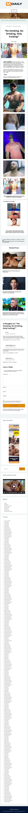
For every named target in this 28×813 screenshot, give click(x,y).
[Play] (4, 492)
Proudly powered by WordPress (8, 811)
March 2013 (6, 725)
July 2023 (6, 571)
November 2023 (8, 566)
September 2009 (8, 783)
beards (10, 230)
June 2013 (6, 721)
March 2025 (7, 544)
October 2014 (7, 699)
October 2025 (7, 534)
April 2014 (6, 708)
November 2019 (8, 632)
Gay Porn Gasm (7, 505)
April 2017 (6, 658)
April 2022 (6, 592)
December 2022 (8, 581)
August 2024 (7, 553)
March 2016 (6, 676)
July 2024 (6, 555)
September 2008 (8, 800)
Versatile (22, 232)
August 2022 (7, 586)
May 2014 (6, 706)
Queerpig (6, 508)
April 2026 (6, 526)
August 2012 (7, 735)
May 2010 (6, 772)
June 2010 (6, 771)
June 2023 (6, 573)
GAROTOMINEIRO (7, 61)
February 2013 (7, 727)
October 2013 (7, 716)
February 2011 (7, 760)
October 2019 (7, 633)
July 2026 (6, 522)
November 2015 (7, 681)
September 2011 (8, 750)
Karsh (22, 230)
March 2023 (7, 577)
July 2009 (6, 786)
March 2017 (7, 659)
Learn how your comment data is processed (13, 410)
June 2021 (6, 606)
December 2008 (8, 796)
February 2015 (7, 694)
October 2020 (7, 617)
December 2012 (8, 730)
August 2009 (7, 785)
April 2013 (6, 724)
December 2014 (8, 697)
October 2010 (7, 765)
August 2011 (7, 752)
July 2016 (6, 670)
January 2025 (7, 547)
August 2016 (7, 669)
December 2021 (8, 597)
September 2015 (8, 684)
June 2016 (6, 672)
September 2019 (8, 635)
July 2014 (6, 703)
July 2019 (6, 637)
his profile (9, 66)
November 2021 (8, 599)
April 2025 (6, 542)
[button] (14, 486)
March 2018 (7, 644)
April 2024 (6, 559)
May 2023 (6, 574)
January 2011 (7, 761)
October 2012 (7, 732)
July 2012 (6, 737)
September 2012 (8, 734)
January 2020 (7, 629)
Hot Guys (13, 41)
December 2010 (8, 763)
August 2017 (7, 653)
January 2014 (7, 712)
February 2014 (7, 710)
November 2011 (7, 748)
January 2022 (7, 596)
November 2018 (8, 640)
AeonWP (23, 811)
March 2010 (7, 775)
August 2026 (7, 520)
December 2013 (8, 713)
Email (4, 391)
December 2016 (8, 664)
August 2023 (7, 570)
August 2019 (7, 636)
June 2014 (6, 705)
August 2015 (7, 686)
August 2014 (7, 702)
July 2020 (6, 621)
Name (4, 387)
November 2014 (8, 698)
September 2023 (8, 569)
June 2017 (6, 655)
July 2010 (6, 770)
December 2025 (8, 531)
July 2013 (6, 720)
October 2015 (7, 683)
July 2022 (6, 588)
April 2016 (6, 675)
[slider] (13, 492)
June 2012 (6, 738)
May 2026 (6, 525)
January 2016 (7, 679)
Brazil (19, 230)
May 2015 (6, 690)
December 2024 (8, 548)
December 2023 (8, 564)
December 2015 (7, 680)
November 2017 (8, 648)
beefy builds (14, 230)
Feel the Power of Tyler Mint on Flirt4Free (11, 271)
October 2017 (7, 650)
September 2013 (8, 717)
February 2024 (7, 562)
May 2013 (6, 723)
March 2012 (6, 742)
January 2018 (7, 647)
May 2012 (6, 739)
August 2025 (7, 537)
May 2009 (6, 789)
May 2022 (6, 591)
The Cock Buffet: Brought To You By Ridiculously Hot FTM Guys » (13, 242)
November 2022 (8, 582)
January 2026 (7, 530)
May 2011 (6, 756)
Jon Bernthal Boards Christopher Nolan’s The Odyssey (12, 292)
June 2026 (6, 523)
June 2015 (6, 688)
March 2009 (7, 792)
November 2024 (8, 549)
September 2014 (8, 701)
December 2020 (8, 614)
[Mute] (21, 492)
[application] (14, 486)
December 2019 (8, 631)
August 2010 (7, 768)
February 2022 (7, 595)
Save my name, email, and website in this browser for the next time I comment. (12, 402)
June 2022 (6, 589)
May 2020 (6, 624)
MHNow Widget (12, 232)
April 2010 (6, 774)
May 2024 (6, 558)
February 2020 (7, 628)
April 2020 (6, 625)
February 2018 (7, 646)
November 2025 (8, 533)
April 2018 (6, 643)
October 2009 (7, 782)
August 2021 (7, 603)
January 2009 (7, 794)
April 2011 (6, 757)
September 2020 (8, 618)
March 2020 (7, 626)
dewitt (10, 26)
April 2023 (6, 575)
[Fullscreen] (23, 492)
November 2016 (8, 665)
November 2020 (8, 615)
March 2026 (7, 527)
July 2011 (6, 753)
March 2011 (6, 759)
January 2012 (7, 745)
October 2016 (7, 666)
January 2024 (7, 563)
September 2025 (8, 536)
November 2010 (8, 764)
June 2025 (6, 540)
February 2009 (7, 793)
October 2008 (7, 798)
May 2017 (6, 657)
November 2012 (8, 731)
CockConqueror (10, 345)
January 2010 (7, 778)
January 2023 (7, 580)
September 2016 (8, 668)
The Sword (6, 510)
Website (5, 395)
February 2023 (7, 578)
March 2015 (6, 692)
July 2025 (6, 538)
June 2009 (6, 787)
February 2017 (7, 661)
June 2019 (6, 639)
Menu (14, 10)
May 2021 (6, 607)
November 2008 (8, 797)
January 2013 (7, 728)
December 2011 (7, 746)
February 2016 (7, 677)
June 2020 (6, 622)
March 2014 (7, 709)
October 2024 (7, 551)
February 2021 (7, 611)
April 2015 (6, 691)
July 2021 (6, 604)
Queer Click (6, 507)
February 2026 (7, 529)
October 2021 (7, 600)
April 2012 (6, 741)
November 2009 (8, 781)
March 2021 (6, 610)
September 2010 (8, 767)
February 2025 (7, 545)
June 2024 (6, 556)
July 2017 (6, 654)
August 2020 (7, 620)
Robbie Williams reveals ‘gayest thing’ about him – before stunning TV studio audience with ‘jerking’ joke (13, 313)
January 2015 (7, 695)
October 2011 (7, 749)
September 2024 (8, 552)
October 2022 (7, 584)
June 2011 (6, 754)
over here (9, 196)
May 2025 (6, 541)
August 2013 (7, 719)
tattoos (18, 232)
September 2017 (8, 651)
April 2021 (6, 609)
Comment (5, 374)
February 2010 (7, 776)
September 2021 (8, 602)
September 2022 (8, 585)
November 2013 (8, 714)
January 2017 (7, 662)
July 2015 (6, 687)
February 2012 (7, 743)
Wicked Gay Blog (8, 511)
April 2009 (6, 790)
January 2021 (7, 613)
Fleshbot (6, 504)
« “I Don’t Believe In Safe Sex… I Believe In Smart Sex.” (13, 240)
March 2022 (7, 593)
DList (5, 503)
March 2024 (7, 560)
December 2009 (8, 779)
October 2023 (7, 567)
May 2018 (6, 642)
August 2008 (7, 801)
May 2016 (6, 673)
